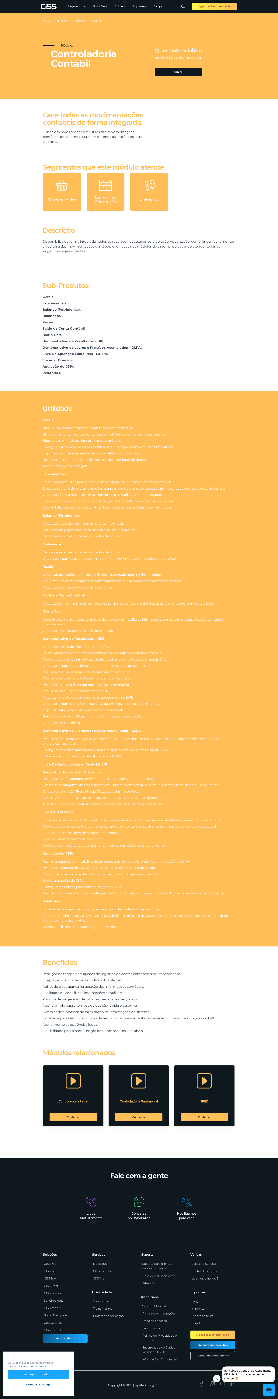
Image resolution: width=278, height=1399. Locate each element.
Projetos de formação (108, 1316)
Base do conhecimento (158, 1276)
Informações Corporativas (160, 1359)
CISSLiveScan (53, 1293)
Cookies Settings (38, 1384)
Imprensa (198, 1308)
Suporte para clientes (157, 1266)
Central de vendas (204, 1271)
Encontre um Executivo (213, 1344)
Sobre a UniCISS (104, 1301)
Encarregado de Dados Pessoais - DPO (158, 1350)
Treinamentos (102, 1308)
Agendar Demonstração (214, 6)
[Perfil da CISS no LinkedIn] (233, 1385)
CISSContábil (102, 1271)
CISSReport (52, 1308)
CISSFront (51, 1286)
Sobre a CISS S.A (154, 1306)
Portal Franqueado (57, 1315)
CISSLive (50, 1271)
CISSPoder (51, 1263)
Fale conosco (151, 1328)
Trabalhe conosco (154, 1321)
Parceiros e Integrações (158, 1313)
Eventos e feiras (202, 1316)
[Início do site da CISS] (49, 6)
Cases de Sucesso (204, 1263)
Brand (195, 1323)
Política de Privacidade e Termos (159, 1338)
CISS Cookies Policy (33, 1366)
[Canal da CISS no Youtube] (222, 1385)
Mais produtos (65, 1338)
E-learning (149, 1283)
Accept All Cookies (38, 1374)
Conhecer (73, 1117)
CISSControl (52, 1330)
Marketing (146, 1385)
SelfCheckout (53, 1300)
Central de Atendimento (213, 1355)
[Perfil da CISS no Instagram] (212, 1385)
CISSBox (50, 1278)
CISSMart (99, 1278)
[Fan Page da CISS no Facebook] (201, 1385)
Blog (156, 6)
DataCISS (100, 1263)
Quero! (178, 71)
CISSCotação (53, 1322)
